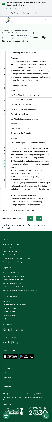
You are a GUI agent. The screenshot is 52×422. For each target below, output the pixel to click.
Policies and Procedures (11, 251)
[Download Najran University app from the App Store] (10, 356)
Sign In (29, 13)
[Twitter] (17, 329)
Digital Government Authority (13, 280)
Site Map (6, 368)
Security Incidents (9, 312)
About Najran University (11, 244)
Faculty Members (9, 382)
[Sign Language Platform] (17, 342)
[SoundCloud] (13, 329)
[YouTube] (9, 329)
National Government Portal (12, 283)
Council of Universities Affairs (13, 276)
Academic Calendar (9, 255)
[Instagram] (4, 329)
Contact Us (6, 301)
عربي (39, 13)
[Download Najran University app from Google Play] (26, 356)
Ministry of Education (10, 272)
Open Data (7, 377)
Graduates (7, 386)
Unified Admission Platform (12, 287)
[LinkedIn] (21, 329)
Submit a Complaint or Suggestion (14, 305)
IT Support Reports (9, 308)
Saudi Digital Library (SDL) (12, 262)
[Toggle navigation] (45, 20)
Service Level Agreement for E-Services (16, 258)
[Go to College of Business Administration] (9, 20)
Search (17, 13)
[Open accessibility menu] (6, 415)
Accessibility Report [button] (10, 315)
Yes (30, 218)
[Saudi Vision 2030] (38, 411)
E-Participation (8, 248)
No (39, 218)
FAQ (4, 319)
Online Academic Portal (12, 373)
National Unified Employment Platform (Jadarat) (19, 290)
